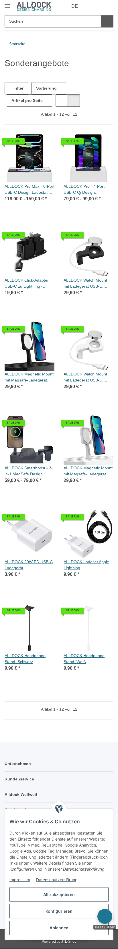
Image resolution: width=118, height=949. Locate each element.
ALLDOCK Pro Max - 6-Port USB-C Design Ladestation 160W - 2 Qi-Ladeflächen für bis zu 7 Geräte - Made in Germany (29, 189)
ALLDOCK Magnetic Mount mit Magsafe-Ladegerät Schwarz (29, 377)
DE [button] (74, 6)
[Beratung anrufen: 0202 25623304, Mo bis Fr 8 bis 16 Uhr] (104, 916)
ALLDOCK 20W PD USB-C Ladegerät (29, 564)
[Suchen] (107, 21)
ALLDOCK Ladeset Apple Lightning (86, 564)
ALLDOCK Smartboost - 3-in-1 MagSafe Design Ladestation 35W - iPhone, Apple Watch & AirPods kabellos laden (29, 471)
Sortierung (46, 88)
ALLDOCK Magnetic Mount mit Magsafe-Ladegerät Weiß (88, 471)
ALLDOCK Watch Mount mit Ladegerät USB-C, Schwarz (85, 283)
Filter (17, 88)
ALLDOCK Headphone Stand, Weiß (84, 658)
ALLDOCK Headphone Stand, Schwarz (25, 658)
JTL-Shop (68, 942)
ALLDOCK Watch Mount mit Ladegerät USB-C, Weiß (85, 377)
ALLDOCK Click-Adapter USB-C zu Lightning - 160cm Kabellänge (27, 283)
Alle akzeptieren (59, 894)
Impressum (19, 879)
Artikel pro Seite (27, 100)
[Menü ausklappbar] (7, 3)
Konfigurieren (59, 911)
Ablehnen (59, 927)
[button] (91, 6)
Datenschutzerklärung (57, 879)
